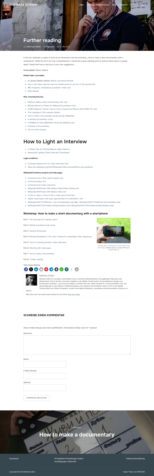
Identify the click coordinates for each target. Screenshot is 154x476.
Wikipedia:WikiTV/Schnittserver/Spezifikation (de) (92, 205)
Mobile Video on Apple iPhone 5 (118, 248)
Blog (114, 5)
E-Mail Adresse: (30, 371)
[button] (26, 269)
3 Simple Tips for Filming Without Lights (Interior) (49, 149)
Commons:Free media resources (41, 185)
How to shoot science (37, 129)
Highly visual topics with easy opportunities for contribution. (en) (55, 198)
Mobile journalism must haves (42, 225)
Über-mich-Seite (74, 294)
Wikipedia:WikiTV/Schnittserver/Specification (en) (49, 205)
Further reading (36, 259)
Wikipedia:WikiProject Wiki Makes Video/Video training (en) (53, 188)
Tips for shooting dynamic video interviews (48, 242)
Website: (27, 382)
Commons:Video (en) (37, 181)
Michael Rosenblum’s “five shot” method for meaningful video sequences (61, 236)
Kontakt (134, 5)
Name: (26, 359)
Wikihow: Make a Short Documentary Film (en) (47, 102)
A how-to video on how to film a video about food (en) (51, 195)
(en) (61, 84)
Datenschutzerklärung (135, 458)
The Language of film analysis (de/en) (44, 112)
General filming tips (38, 231)
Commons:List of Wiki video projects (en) (45, 178)
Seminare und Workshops (98, 5)
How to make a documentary (41, 253)
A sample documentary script (40, 119)
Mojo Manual (33, 91)
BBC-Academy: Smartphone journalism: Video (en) (49, 87)
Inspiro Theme (128, 472)
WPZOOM (141, 472)
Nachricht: (27, 333)
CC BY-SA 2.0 (113, 250)
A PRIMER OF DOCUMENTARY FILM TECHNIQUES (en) (51, 123)
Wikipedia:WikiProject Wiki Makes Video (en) (47, 192)
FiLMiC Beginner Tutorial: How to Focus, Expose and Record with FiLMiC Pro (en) (62, 109)
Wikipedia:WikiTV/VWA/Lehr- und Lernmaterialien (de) (51, 202)
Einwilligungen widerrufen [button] (65, 461)
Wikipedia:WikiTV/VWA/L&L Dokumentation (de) (99, 202)
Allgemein (50, 47)
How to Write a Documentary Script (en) (45, 116)
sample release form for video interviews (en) (49, 163)
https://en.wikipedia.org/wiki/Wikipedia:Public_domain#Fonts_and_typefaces (60, 167)
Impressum (14, 458)
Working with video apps (40, 248)
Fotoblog (123, 5)
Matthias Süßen (23, 5)
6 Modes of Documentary (38, 126)
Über (81, 5)
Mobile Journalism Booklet (62, 81)
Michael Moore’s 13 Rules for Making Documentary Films (52, 105)
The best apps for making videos (43, 219)
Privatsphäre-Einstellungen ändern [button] (68, 458)
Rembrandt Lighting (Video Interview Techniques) (49, 152)
